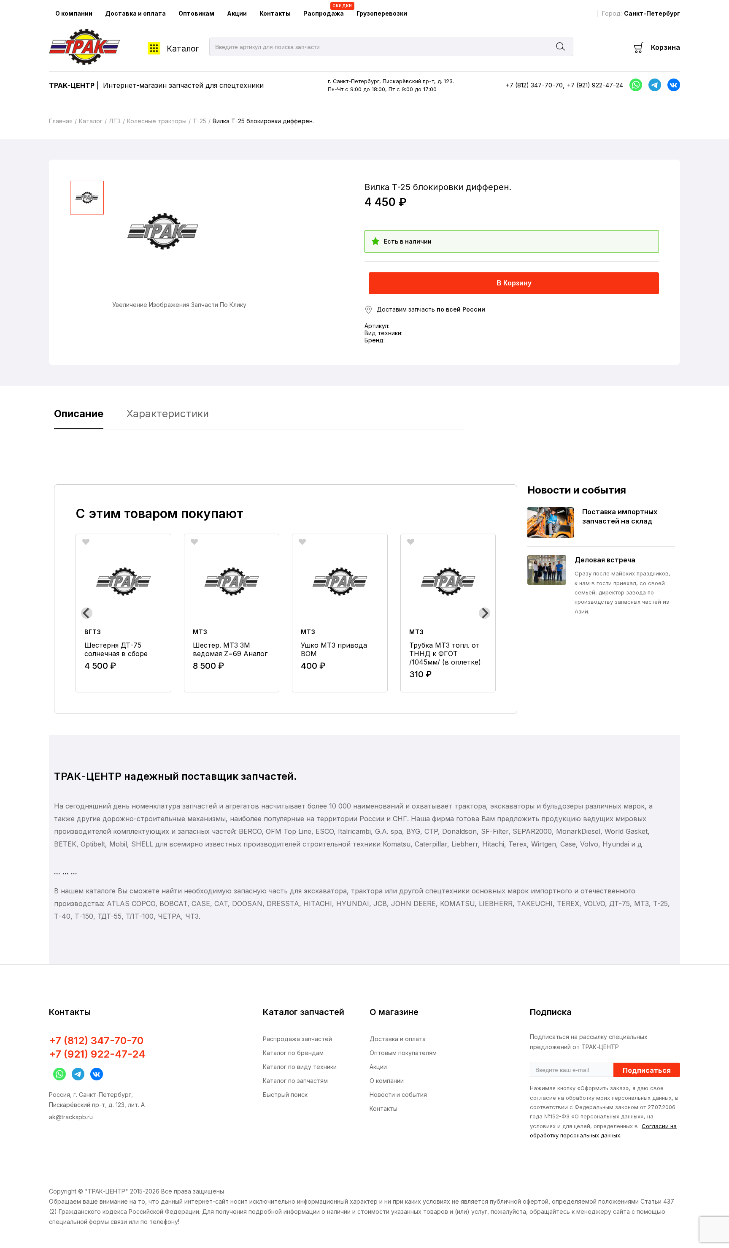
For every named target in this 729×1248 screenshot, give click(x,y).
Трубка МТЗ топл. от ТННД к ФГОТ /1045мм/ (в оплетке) (445, 653)
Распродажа (326, 10)
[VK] (94, 1074)
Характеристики (168, 413)
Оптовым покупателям (403, 1052)
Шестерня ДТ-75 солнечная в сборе (116, 649)
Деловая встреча (605, 560)
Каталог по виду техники (300, 1066)
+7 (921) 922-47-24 (595, 85)
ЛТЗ (115, 121)
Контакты (275, 13)
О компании (73, 13)
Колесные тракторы (156, 121)
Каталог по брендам (293, 1052)
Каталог (183, 48)
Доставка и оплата (135, 13)
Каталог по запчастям (295, 1080)
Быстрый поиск (285, 1094)
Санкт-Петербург (652, 13)
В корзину (514, 283)
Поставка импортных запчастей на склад (619, 516)
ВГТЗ (92, 631)
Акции (237, 13)
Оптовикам (196, 13)
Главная (61, 121)
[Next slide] (484, 613)
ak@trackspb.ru (71, 1116)
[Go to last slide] (86, 613)
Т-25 (199, 121)
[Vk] (671, 85)
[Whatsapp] (633, 85)
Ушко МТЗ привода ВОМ (334, 649)
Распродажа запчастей (297, 1038)
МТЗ (200, 631)
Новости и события (398, 1094)
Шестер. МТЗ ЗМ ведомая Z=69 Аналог (230, 649)
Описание (78, 413)
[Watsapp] (57, 1074)
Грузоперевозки (381, 13)
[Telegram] (652, 85)
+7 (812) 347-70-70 (534, 85)
